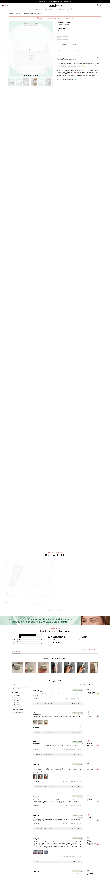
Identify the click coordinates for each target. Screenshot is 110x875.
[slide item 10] (61, 610)
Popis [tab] (71, 51)
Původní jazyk (75, 703)
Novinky (61, 9)
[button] (11, 82)
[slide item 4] (30, 75)
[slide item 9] (59, 610)
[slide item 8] (37, 75)
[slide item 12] (64, 610)
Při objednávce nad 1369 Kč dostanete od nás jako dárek (55, 1)
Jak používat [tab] (86, 51)
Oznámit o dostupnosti (68, 44)
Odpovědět (36, 698)
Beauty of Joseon (63, 22)
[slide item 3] (28, 75)
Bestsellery (49, 9)
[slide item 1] (24, 75)
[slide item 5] (32, 75)
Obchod (38, 9)
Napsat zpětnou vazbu (88, 649)
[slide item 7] (35, 75)
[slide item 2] (26, 75)
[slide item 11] (63, 610)
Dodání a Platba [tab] (62, 51)
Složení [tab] (77, 51)
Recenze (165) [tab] (16, 651)
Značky (70, 9)
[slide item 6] (33, 75)
